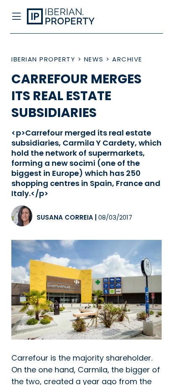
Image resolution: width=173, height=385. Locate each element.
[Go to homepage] (69, 16)
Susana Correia (65, 217)
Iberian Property (43, 59)
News (94, 59)
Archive (127, 59)
